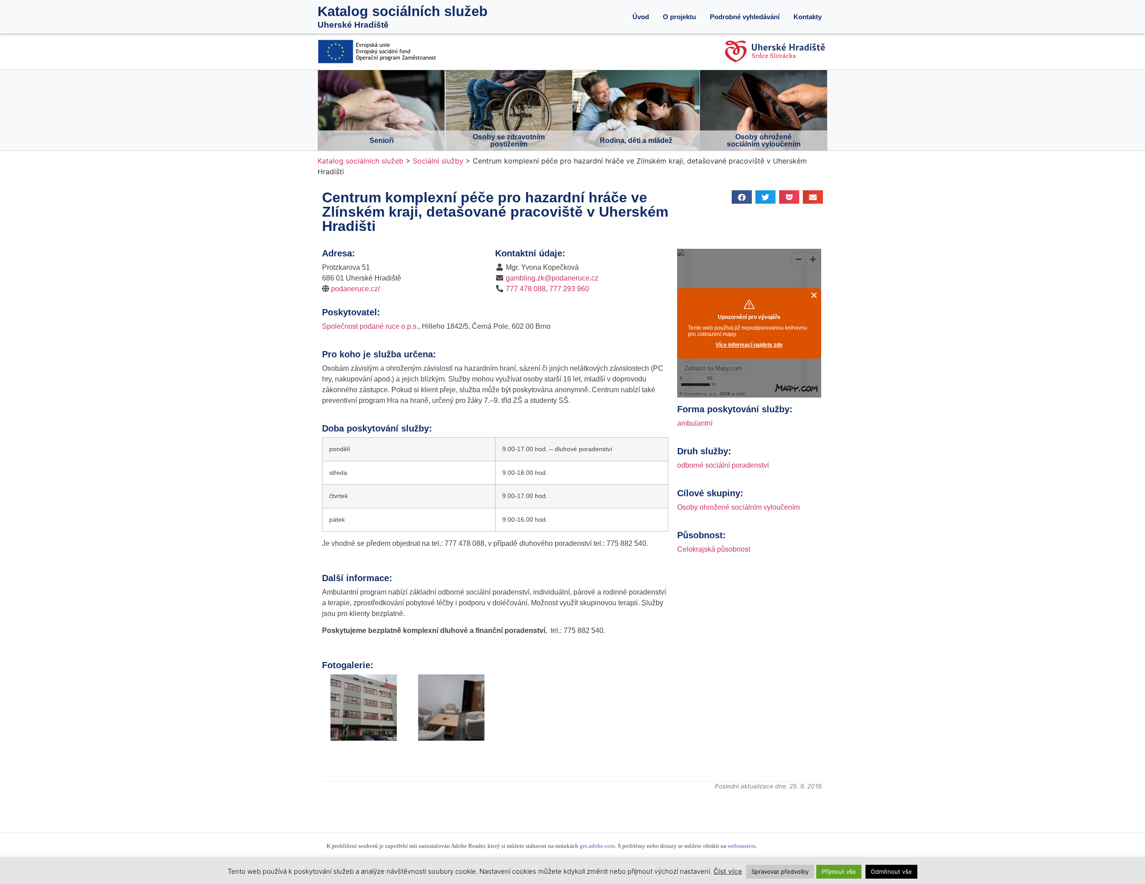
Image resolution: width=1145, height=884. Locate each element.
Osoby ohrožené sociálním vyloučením (738, 507)
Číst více (727, 871)
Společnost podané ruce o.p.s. (370, 326)
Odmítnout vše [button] (891, 871)
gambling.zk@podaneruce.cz (552, 278)
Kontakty (807, 17)
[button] (742, 197)
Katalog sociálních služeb (403, 11)
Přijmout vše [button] (839, 871)
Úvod (640, 17)
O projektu (679, 17)
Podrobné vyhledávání (745, 17)
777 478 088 (526, 289)
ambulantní (694, 423)
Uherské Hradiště (353, 24)
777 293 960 (569, 289)
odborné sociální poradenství (723, 465)
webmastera (742, 846)
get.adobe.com (597, 846)
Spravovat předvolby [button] (780, 871)
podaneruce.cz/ (355, 289)
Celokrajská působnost (713, 549)
